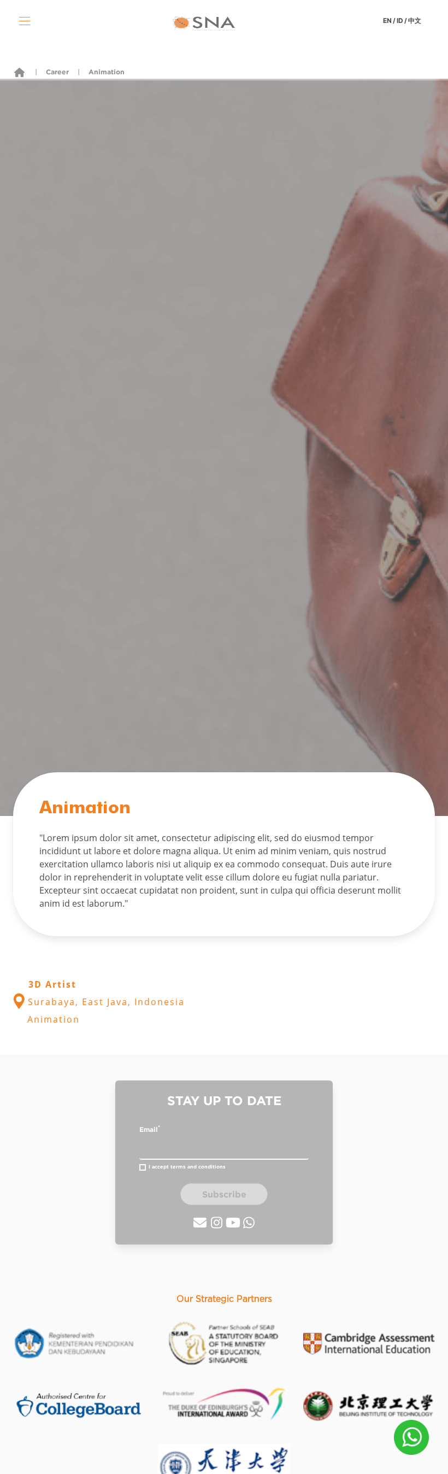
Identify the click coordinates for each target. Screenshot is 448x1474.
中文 (414, 20)
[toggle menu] (24, 20)
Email (149, 1128)
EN (387, 20)
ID (400, 20)
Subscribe (224, 1194)
